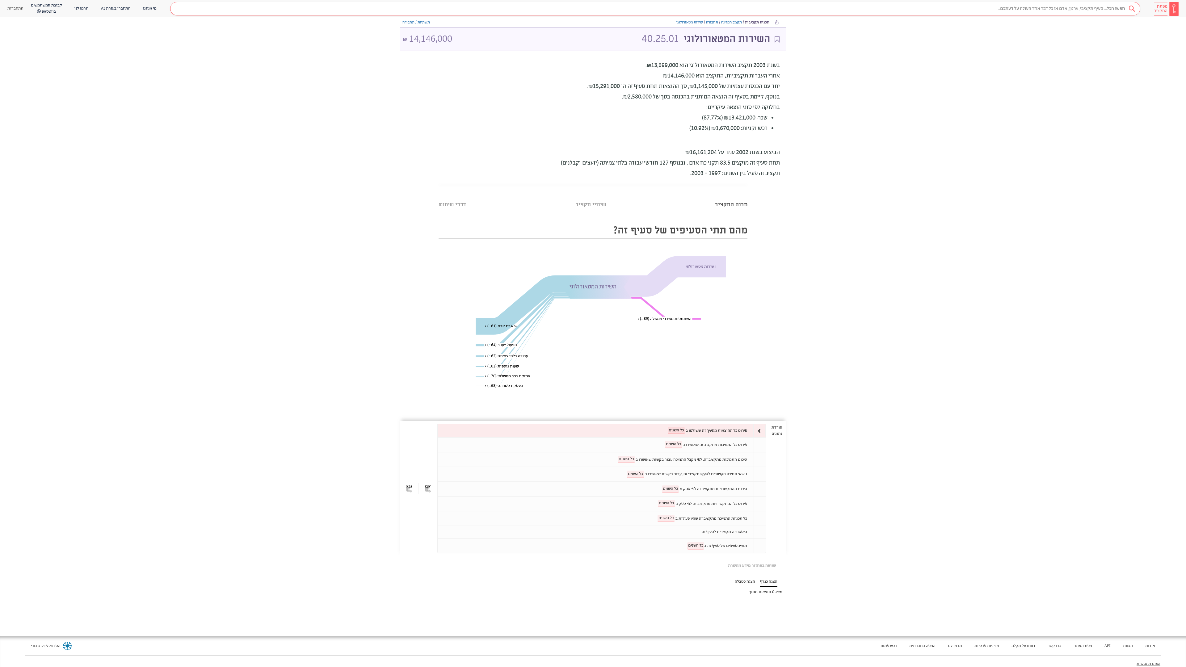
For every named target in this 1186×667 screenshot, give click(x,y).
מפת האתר (1083, 646)
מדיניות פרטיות (986, 646)
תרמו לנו (955, 646)
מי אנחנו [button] (150, 8)
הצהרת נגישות (1148, 664)
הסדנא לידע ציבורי (46, 646)
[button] (655, 8)
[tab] (731, 196)
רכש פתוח (889, 646)
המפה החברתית (922, 646)
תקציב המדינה (731, 22)
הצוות (1128, 646)
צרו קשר (1055, 646)
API (1107, 646)
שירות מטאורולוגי (689, 22)
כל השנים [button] (676, 430)
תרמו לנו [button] (81, 8)
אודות (1150, 646)
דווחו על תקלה (1023, 646)
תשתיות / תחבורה (416, 22)
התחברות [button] (15, 8)
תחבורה (712, 22)
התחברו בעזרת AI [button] (116, 8)
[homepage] (1166, 9)
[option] (602, 430)
